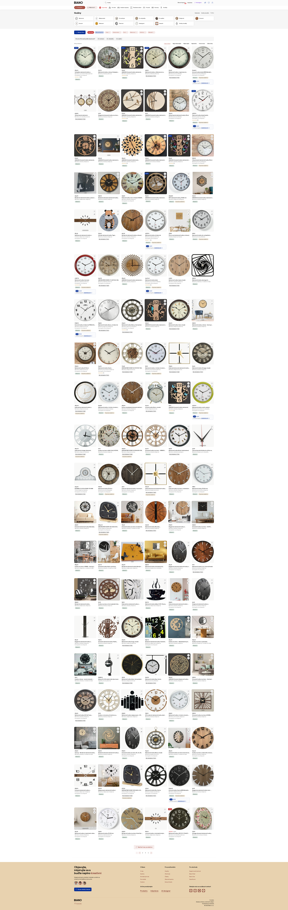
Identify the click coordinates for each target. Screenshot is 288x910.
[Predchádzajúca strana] (137, 853)
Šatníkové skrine (137, 7)
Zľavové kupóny (182, 3)
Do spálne (119, 38)
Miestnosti (92, 7)
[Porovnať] (94, 51)
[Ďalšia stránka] (151, 853)
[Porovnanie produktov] (205, 2)
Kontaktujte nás (144, 876)
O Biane (142, 867)
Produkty (144, 891)
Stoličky (165, 7)
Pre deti (114, 7)
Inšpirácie (189, 2)
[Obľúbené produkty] (208, 2)
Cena (107, 32)
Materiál (150, 32)
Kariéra (142, 874)
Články (167, 876)
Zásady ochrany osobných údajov (205, 901)
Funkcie (142, 882)
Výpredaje (104, 7)
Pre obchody (193, 867)
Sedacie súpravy (124, 7)
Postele (148, 7)
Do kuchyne (101, 38)
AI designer (199, 2)
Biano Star (192, 876)
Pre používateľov (170, 867)
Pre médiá (143, 879)
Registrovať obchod (195, 871)
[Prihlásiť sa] (212, 2)
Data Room (192, 879)
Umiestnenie (116, 32)
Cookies (211, 900)
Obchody (167, 874)
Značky (167, 871)
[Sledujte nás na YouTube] (199, 890)
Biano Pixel (192, 874)
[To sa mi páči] (94, 48)
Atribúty (142, 32)
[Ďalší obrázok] (95, 57)
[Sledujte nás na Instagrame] (190, 890)
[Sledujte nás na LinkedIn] (203, 890)
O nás (141, 871)
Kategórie (79, 7)
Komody (157, 7)
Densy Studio (168, 882)
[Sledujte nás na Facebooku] (195, 890)
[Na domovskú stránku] (81, 2)
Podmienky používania (208, 903)
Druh (124, 32)
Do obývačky (110, 38)
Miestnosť (132, 32)
